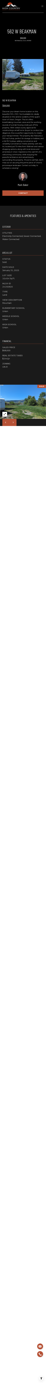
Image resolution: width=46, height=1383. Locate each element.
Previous (5, 422)
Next (13, 422)
